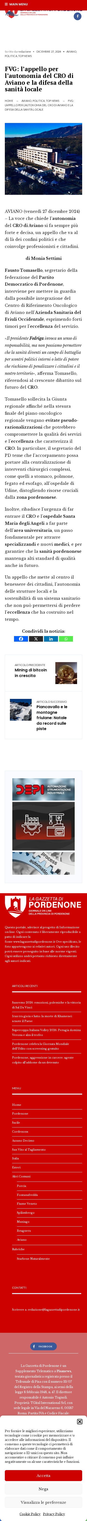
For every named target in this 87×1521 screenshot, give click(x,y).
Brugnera (24, 1230)
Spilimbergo (26, 1212)
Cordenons (20, 1131)
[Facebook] (77, 16)
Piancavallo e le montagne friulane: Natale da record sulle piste (51, 716)
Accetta (44, 1475)
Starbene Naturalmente (33, 1258)
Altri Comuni (21, 1176)
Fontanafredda (27, 1195)
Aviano (71, 51)
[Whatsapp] (66, 639)
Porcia (21, 1186)
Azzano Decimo (23, 1140)
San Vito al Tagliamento (29, 1149)
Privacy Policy (54, 1514)
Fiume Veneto (27, 1203)
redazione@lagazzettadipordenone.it (54, 1309)
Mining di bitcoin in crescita (31, 670)
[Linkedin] (51, 639)
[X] (36, 639)
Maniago (23, 1221)
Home (9, 100)
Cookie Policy (30, 1514)
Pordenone (20, 1113)
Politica (11, 55)
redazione (24, 51)
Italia (15, 1158)
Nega (43, 1489)
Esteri (16, 1167)
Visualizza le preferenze (43, 1502)
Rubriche (18, 1249)
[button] (79, 1421)
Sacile (16, 1122)
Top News (25, 55)
